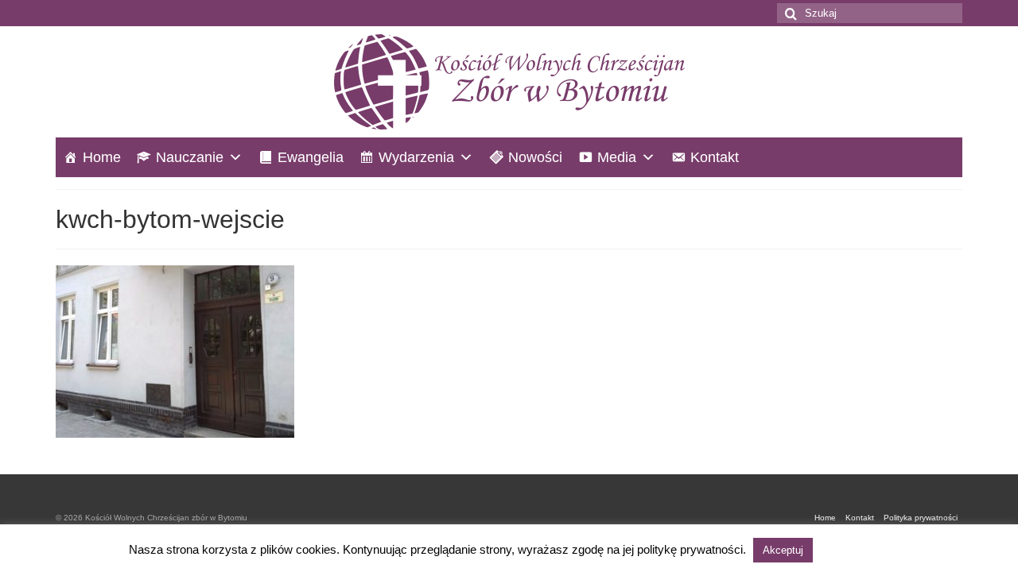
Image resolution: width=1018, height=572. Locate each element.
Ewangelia (311, 157)
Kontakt (714, 157)
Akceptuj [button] (783, 550)
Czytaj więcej (852, 549)
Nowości (535, 157)
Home (102, 157)
